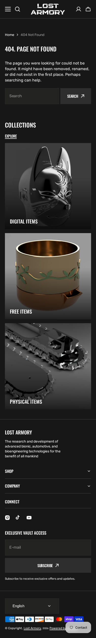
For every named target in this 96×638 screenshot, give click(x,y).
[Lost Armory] (48, 9)
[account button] (78, 9)
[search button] (17, 9)
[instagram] (7, 517)
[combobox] (32, 96)
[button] (88, 9)
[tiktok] (18, 517)
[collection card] (48, 186)
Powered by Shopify (63, 628)
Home (9, 35)
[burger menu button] (8, 9)
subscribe (45, 565)
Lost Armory (32, 628)
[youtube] (29, 517)
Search (72, 96)
